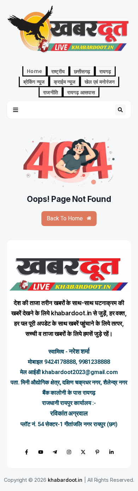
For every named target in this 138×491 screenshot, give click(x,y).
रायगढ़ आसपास (81, 92)
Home (34, 71)
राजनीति (50, 92)
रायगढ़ (105, 71)
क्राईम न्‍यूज (64, 81)
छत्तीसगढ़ (82, 71)
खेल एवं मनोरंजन (100, 81)
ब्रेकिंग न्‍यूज (34, 81)
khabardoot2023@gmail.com (80, 372)
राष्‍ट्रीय (58, 71)
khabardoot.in (65, 480)
